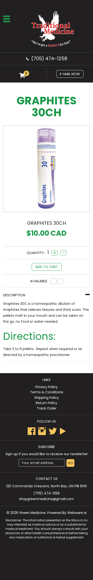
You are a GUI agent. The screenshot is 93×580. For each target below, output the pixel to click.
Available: (39, 280)
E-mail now (70, 74)
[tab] (46, 295)
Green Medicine (32, 512)
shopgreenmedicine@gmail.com (46, 499)
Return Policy (46, 402)
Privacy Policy (46, 387)
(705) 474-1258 (49, 58)
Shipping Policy (46, 397)
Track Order (47, 408)
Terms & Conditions (46, 392)
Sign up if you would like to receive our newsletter (46, 454)
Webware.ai (77, 512)
